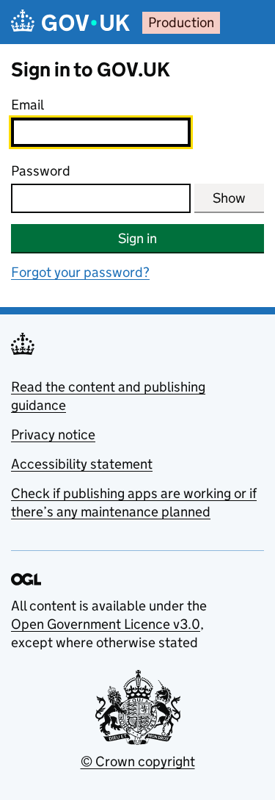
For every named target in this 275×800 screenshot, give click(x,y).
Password (40, 170)
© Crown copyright (138, 761)
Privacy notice (53, 434)
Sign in (137, 238)
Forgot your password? (80, 272)
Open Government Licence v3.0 (105, 624)
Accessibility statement (82, 463)
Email (27, 104)
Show (229, 198)
